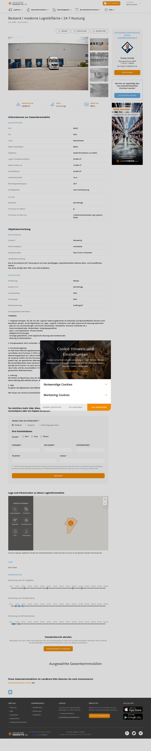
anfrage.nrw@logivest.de (128, 66)
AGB (95, 468)
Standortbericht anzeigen (58, 649)
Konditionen (37, 707)
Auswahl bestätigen (52, 407)
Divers (46, 436)
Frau (36, 436)
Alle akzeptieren (99, 407)
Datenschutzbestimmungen (75, 371)
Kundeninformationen (18, 722)
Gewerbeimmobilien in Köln (19, 683)
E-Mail (63, 456)
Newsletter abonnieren (99, 716)
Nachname (49, 445)
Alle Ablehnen (75, 407)
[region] (70, 523)
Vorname (16, 445)
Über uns (13, 707)
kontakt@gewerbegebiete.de (69, 717)
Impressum (14, 715)
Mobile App (37, 711)
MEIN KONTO (131, 4)
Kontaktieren (127, 72)
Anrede (15, 437)
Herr (27, 436)
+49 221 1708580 (128, 63)
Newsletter (37, 715)
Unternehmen (82, 445)
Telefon (15, 456)
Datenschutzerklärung (79, 468)
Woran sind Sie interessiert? (25, 421)
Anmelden (130, 2)
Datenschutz (14, 718)
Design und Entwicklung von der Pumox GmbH (75, 734)
